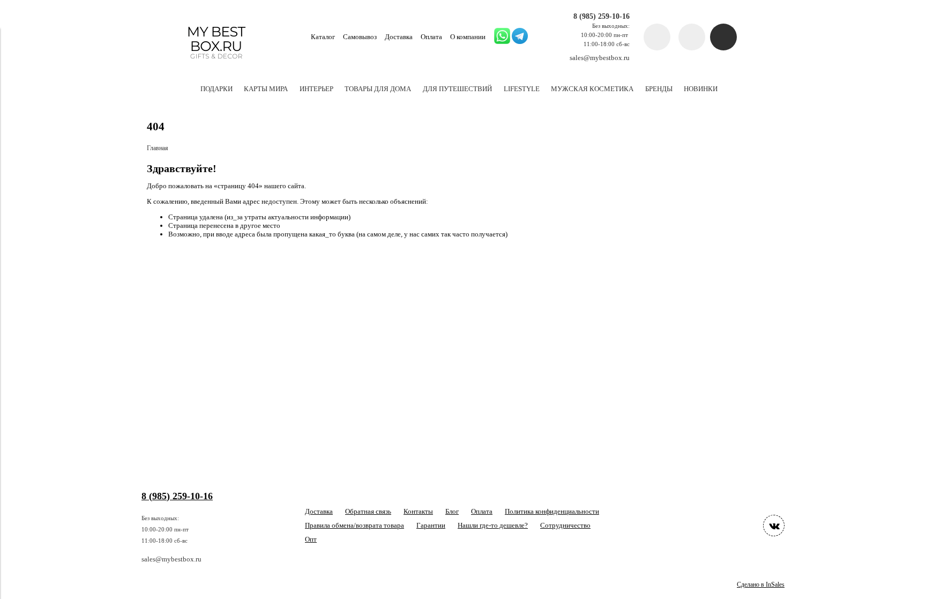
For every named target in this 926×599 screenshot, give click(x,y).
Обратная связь (368, 511)
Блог (452, 511)
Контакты (418, 511)
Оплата (431, 37)
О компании (468, 37)
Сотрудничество (565, 525)
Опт (311, 539)
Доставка (399, 37)
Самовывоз (360, 37)
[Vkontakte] (774, 525)
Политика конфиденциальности (552, 511)
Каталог (323, 37)
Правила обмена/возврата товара (354, 525)
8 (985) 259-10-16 (601, 16)
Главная (157, 148)
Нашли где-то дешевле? (493, 525)
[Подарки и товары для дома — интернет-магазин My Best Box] (216, 64)
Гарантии (430, 525)
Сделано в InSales (761, 584)
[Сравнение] (691, 37)
